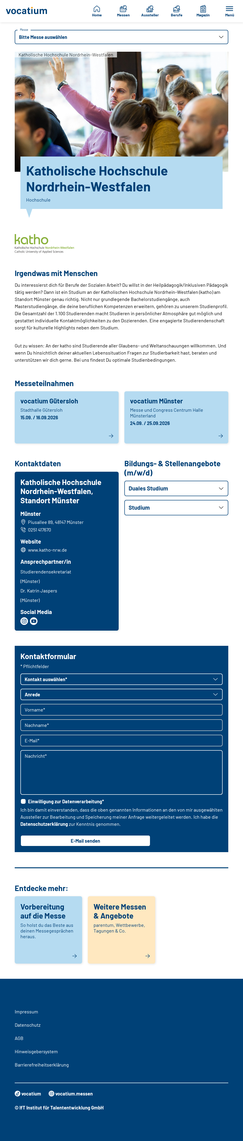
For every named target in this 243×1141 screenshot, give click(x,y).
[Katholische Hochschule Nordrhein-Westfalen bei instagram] (24, 621)
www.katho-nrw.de (47, 550)
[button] (121, 37)
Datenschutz (28, 1025)
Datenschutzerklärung (44, 824)
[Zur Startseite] (27, 11)
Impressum (26, 1011)
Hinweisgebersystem (36, 1051)
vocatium (31, 1093)
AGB (19, 1038)
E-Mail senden (85, 841)
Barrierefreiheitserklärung (42, 1064)
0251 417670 (39, 529)
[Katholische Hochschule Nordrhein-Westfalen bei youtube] (33, 621)
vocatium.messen (74, 1093)
